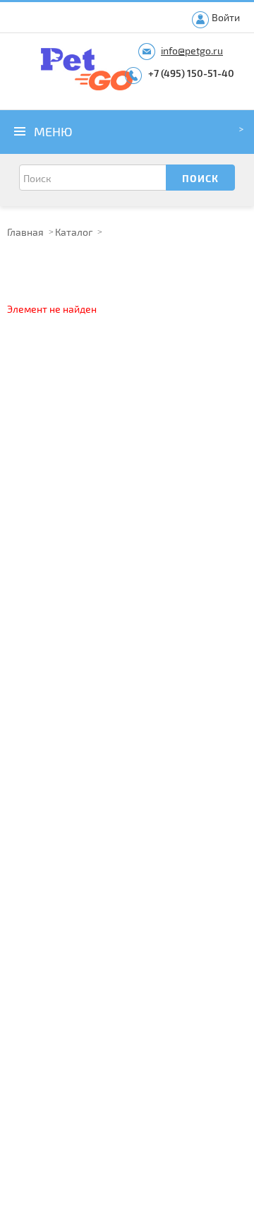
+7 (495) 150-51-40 (191, 73)
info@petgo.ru (192, 50)
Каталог (73, 232)
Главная (25, 232)
